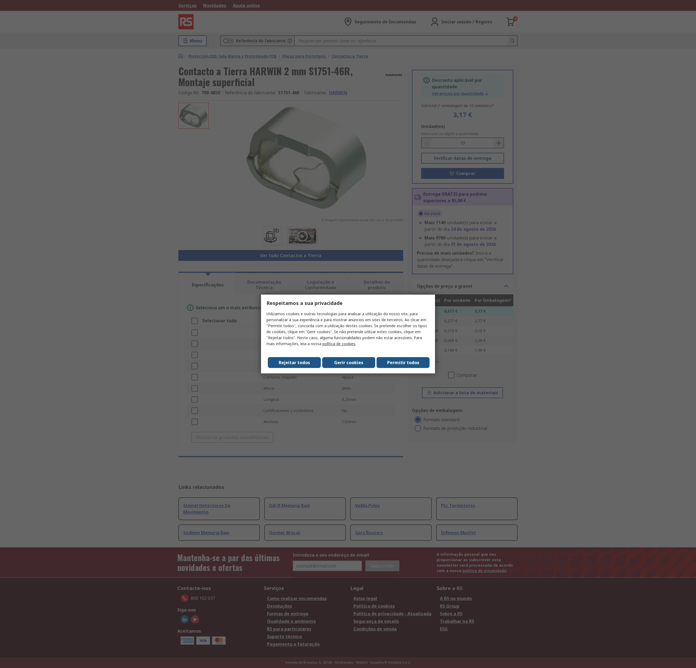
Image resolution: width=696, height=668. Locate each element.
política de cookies (338, 343)
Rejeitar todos (294, 363)
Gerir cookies (348, 363)
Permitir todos (403, 363)
